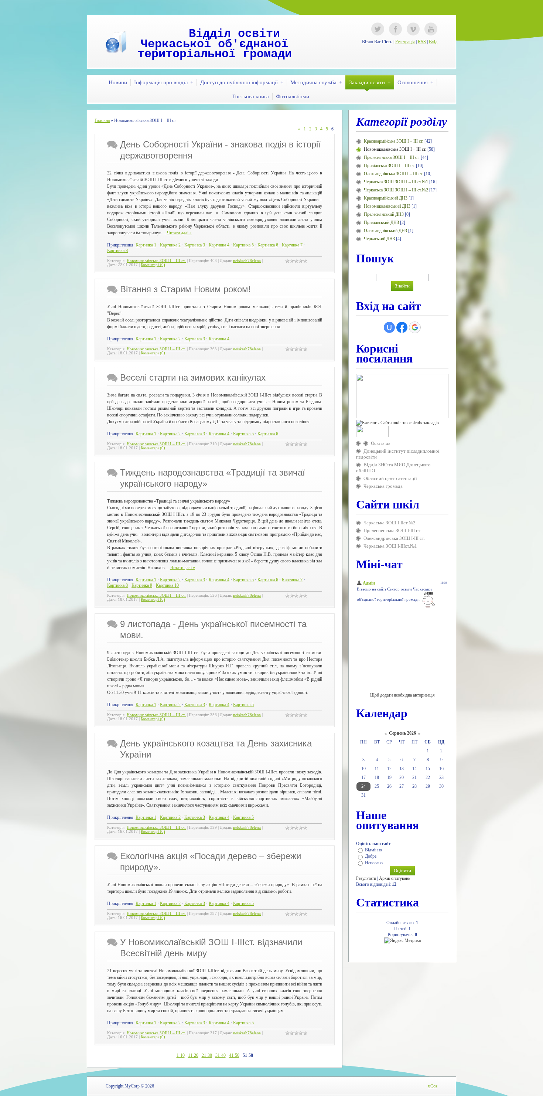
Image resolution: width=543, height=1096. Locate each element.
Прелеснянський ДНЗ (384, 214)
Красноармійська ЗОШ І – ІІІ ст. (393, 141)
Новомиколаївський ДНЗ (387, 206)
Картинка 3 (194, 245)
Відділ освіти (234, 34)
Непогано (374, 862)
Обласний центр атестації (390, 478)
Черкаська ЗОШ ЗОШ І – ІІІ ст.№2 (396, 190)
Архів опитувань (394, 878)
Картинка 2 (170, 245)
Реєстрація (405, 41)
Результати (366, 878)
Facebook (395, 29)
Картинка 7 (292, 245)
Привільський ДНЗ (381, 222)
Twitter (377, 29)
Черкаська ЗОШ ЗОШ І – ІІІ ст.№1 (396, 181)
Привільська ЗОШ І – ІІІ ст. (389, 165)
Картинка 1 (146, 245)
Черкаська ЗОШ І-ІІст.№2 (389, 522)
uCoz (432, 1086)
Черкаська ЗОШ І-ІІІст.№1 (390, 546)
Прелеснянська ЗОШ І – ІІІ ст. (392, 157)
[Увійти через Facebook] (401, 327)
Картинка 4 (219, 245)
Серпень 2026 (402, 733)
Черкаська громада (383, 486)
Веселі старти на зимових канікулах (193, 377)
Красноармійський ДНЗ (385, 198)
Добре (370, 856)
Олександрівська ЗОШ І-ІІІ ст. (394, 538)
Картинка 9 (142, 585)
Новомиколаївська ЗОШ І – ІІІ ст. (156, 261)
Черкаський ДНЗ (379, 238)
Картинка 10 (167, 585)
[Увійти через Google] (415, 327)
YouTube (430, 29)
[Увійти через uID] (389, 327)
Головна (102, 120)
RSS (422, 41)
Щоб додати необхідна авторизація (402, 695)
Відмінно (373, 849)
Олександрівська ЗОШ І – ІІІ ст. (393, 173)
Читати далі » (179, 232)
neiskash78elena (247, 261)
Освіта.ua (380, 443)
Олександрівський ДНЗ (385, 230)
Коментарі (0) (153, 265)
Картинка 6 (267, 245)
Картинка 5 (243, 245)
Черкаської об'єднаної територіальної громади (214, 49)
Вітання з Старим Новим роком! (185, 289)
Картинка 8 (117, 250)
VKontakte (413, 29)
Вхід (433, 41)
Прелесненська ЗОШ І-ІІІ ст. (392, 530)
